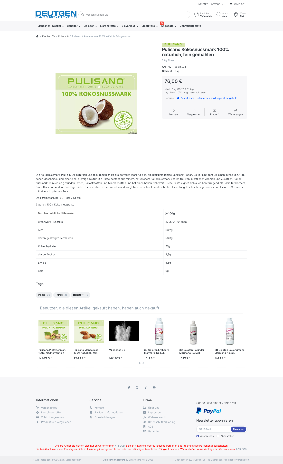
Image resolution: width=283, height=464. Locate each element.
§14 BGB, (120, 445)
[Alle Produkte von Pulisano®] (173, 44)
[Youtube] (154, 387)
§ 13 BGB (241, 449)
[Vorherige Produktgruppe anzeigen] (39, 340)
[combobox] (134, 14)
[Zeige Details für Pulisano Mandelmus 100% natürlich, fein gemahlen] (89, 331)
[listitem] (96, 103)
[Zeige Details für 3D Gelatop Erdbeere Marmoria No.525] (159, 331)
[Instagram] (137, 387)
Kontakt (203, 4)
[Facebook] (128, 387)
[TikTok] (145, 387)
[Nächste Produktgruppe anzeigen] (243, 340)
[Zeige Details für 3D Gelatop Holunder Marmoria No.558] (194, 331)
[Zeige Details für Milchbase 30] (124, 331)
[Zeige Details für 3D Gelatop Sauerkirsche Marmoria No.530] (230, 331)
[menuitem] (50, 26)
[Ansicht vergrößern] (96, 103)
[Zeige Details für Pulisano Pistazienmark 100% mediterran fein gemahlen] (53, 331)
